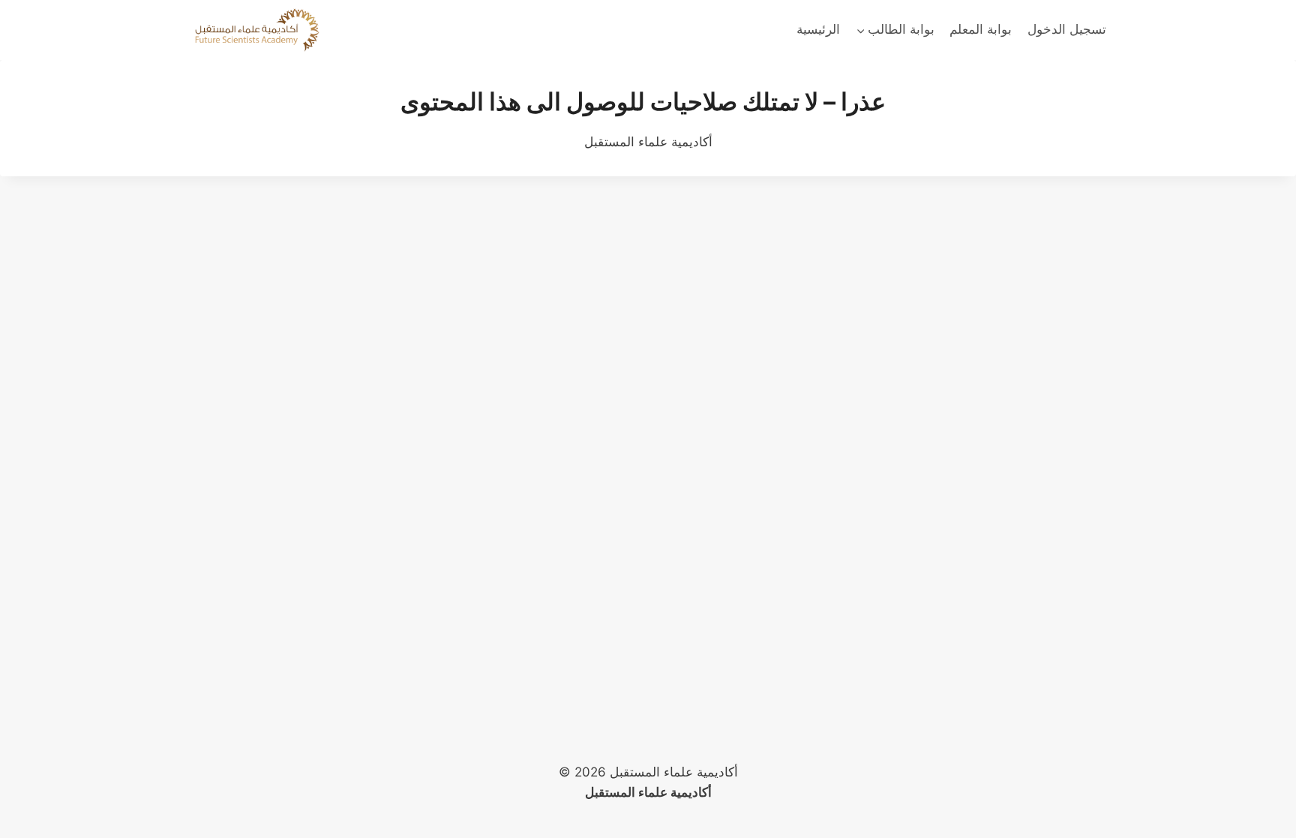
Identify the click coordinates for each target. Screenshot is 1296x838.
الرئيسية (818, 29)
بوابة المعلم (981, 29)
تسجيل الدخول (1067, 29)
